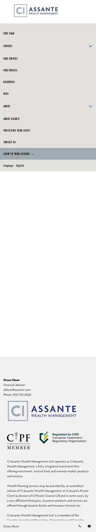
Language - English (13, 165)
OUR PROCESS (10, 70)
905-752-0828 (22, 395)
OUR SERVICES (10, 58)
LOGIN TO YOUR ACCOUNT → (19, 154)
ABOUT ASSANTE (11, 119)
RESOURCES (9, 82)
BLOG (6, 93)
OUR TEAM (8, 33)
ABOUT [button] (6, 106)
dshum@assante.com (17, 390)
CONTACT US (9, 142)
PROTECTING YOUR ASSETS (16, 130)
